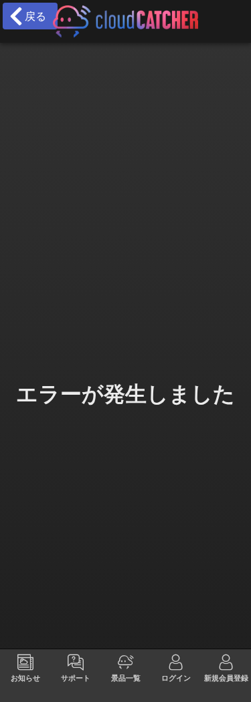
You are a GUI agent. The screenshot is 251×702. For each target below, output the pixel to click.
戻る (32, 16)
